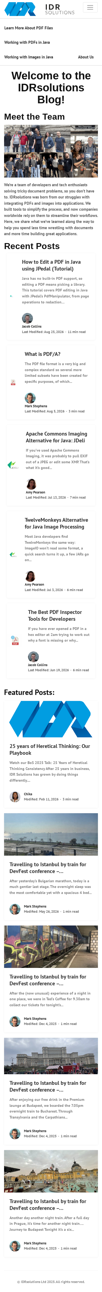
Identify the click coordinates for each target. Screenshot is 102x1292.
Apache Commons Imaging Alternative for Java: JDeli (56, 437)
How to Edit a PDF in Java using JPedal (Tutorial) (51, 265)
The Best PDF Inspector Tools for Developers (55, 615)
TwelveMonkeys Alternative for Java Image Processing (56, 523)
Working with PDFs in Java (27, 42)
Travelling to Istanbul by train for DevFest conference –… (48, 868)
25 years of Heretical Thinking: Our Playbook (50, 749)
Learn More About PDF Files (28, 27)
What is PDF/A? (42, 354)
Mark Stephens (36, 406)
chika (28, 794)
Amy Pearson (35, 492)
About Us (86, 57)
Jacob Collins (31, 326)
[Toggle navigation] (90, 7)
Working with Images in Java (28, 57)
